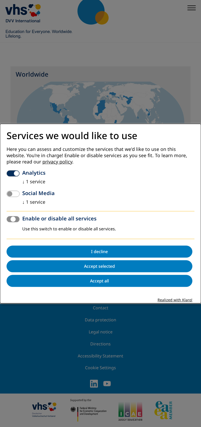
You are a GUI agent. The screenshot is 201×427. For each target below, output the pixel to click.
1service (33, 181)
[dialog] (100, 213)
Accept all (99, 281)
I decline (99, 251)
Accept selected (99, 266)
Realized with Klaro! (175, 300)
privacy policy (57, 161)
